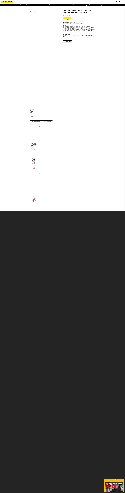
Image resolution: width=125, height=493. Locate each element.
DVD (80, 5)
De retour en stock (57, 5)
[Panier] (117, 2)
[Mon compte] (120, 2)
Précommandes (37, 5)
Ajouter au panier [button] (67, 41)
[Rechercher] (114, 2)
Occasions (19, 5)
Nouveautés (46, 5)
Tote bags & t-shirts (102, 5)
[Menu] (123, 2)
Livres (93, 5)
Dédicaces (74, 5)
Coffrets (67, 5)
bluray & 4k (86, 5)
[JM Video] (7, 2)
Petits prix (27, 5)
